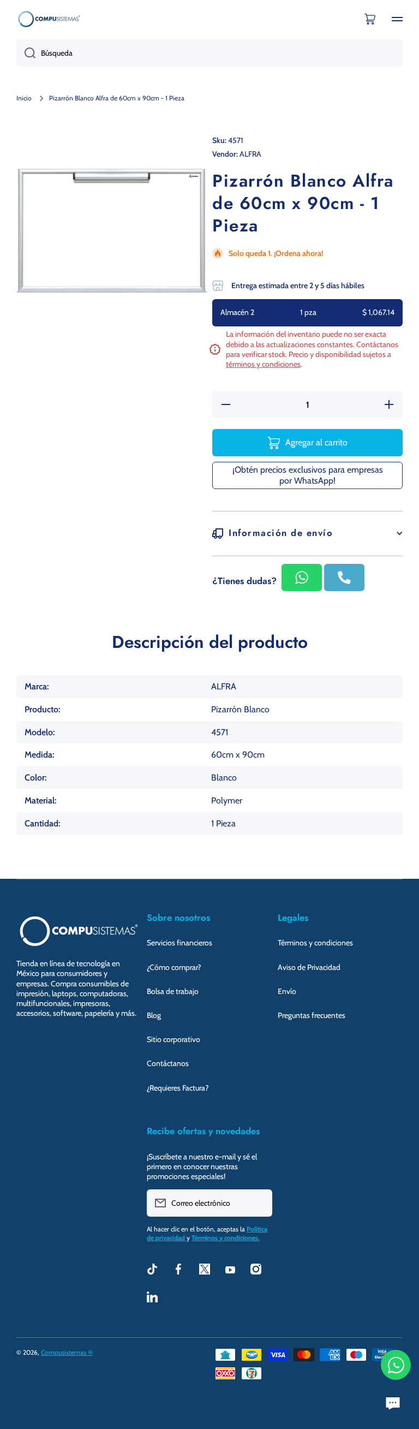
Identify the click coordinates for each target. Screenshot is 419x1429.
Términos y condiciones (315, 943)
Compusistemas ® (67, 1352)
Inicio (24, 98)
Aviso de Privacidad (309, 967)
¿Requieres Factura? (177, 1088)
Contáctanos (168, 1063)
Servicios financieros (179, 943)
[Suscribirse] (258, 1203)
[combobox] (209, 53)
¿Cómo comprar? (174, 967)
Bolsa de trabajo (173, 991)
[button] (369, 19)
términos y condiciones (263, 364)
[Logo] (49, 19)
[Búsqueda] (25, 53)
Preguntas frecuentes (311, 1015)
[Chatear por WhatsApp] (396, 1365)
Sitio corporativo (173, 1039)
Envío (287, 991)
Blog (154, 1015)
